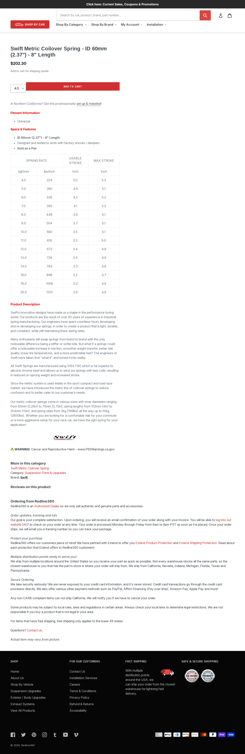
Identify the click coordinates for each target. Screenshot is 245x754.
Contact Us (77, 671)
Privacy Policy (79, 697)
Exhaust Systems (23, 704)
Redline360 (28, 745)
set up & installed (89, 104)
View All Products (23, 710)
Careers (74, 684)
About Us (17, 678)
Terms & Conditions (82, 691)
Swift (24, 477)
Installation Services (83, 678)
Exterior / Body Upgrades (28, 697)
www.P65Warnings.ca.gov (96, 449)
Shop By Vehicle (22, 684)
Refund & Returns (81, 704)
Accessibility (78, 710)
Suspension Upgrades (26, 691)
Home (15, 671)
